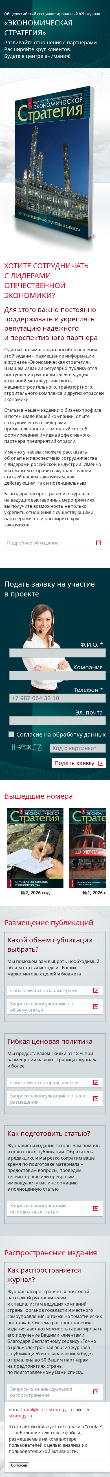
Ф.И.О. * (91, 644)
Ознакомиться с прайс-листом (44, 1082)
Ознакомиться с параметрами (44, 990)
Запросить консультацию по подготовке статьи (38, 1208)
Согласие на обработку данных (61, 734)
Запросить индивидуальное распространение (41, 1392)
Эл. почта (89, 712)
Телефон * (88, 690)
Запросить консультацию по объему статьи (41, 1007)
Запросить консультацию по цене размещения (47, 1099)
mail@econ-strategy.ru (48, 1409)
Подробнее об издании (33, 543)
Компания (88, 667)
